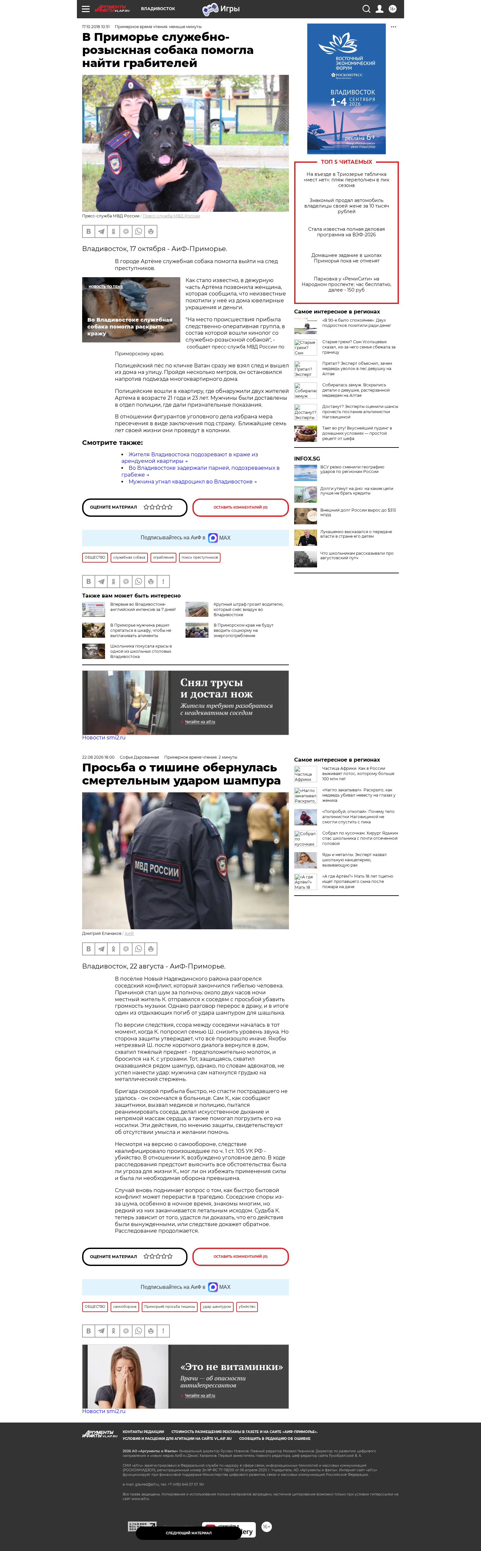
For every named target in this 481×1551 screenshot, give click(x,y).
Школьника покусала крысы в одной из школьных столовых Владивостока (141, 651)
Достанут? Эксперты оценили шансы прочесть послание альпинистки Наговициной (360, 411)
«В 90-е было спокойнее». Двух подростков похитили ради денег (356, 323)
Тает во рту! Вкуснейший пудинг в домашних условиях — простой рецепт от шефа (357, 433)
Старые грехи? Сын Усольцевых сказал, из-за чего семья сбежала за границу (359, 347)
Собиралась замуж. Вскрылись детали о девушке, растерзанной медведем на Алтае (356, 390)
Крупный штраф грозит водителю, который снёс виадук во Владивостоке (248, 609)
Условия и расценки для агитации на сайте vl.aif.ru (177, 1439)
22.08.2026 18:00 (98, 757)
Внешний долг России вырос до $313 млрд (358, 512)
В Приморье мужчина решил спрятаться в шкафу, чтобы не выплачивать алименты (140, 630)
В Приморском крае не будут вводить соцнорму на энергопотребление (244, 630)
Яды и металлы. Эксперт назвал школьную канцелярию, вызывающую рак (354, 860)
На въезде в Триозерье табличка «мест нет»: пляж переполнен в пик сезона (346, 180)
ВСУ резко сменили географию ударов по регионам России (352, 469)
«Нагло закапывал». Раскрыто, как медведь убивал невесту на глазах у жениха (359, 795)
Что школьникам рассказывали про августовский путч (357, 555)
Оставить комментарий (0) (241, 507)
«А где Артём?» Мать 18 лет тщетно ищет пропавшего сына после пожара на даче (357, 881)
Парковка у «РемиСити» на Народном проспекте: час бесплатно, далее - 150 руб (346, 284)
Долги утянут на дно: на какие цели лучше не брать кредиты (356, 491)
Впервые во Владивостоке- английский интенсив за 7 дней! (143, 607)
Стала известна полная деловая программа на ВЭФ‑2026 (346, 232)
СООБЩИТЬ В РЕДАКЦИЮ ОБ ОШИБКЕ (275, 1439)
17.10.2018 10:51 (96, 26)
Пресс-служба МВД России (171, 215)
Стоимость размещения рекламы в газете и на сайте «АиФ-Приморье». (244, 1432)
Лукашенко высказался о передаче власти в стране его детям (356, 534)
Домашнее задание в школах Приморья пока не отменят (347, 258)
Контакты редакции (143, 1432)
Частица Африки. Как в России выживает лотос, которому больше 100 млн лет (358, 773)
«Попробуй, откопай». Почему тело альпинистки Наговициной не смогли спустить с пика (358, 816)
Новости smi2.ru (104, 737)
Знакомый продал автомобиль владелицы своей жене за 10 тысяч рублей (346, 206)
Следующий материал (189, 1533)
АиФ (129, 933)
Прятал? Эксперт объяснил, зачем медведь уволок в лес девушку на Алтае (357, 368)
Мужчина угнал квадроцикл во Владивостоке (191, 482)
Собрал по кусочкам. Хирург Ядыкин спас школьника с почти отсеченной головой (360, 838)
